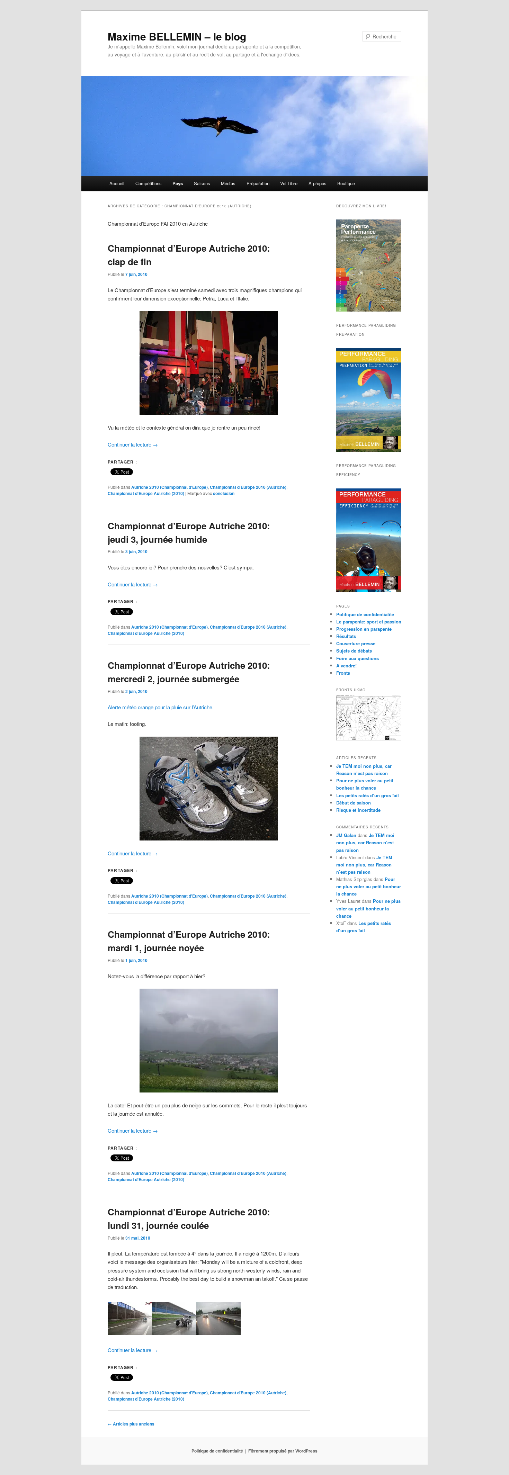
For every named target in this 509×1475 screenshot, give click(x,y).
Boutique (346, 183)
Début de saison (353, 802)
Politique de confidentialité (365, 614)
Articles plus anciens (131, 1424)
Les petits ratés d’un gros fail (367, 795)
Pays (177, 183)
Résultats (346, 636)
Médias (228, 183)
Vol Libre (288, 183)
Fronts (343, 672)
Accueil (116, 183)
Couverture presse (355, 643)
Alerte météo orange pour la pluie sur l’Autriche (160, 707)
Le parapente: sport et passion (368, 621)
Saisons (202, 183)
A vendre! (346, 665)
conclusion (223, 493)
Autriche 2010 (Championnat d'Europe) (169, 487)
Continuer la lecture (133, 444)
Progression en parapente (364, 629)
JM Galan (346, 835)
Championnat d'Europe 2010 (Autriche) (248, 487)
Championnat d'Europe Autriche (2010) (146, 493)
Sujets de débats (354, 650)
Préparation (258, 183)
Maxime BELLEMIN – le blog (177, 36)
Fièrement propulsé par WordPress (283, 1451)
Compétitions (148, 183)
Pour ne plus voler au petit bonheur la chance (368, 886)
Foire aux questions (357, 658)
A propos (318, 183)
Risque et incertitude (358, 810)
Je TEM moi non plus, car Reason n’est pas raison (365, 842)
